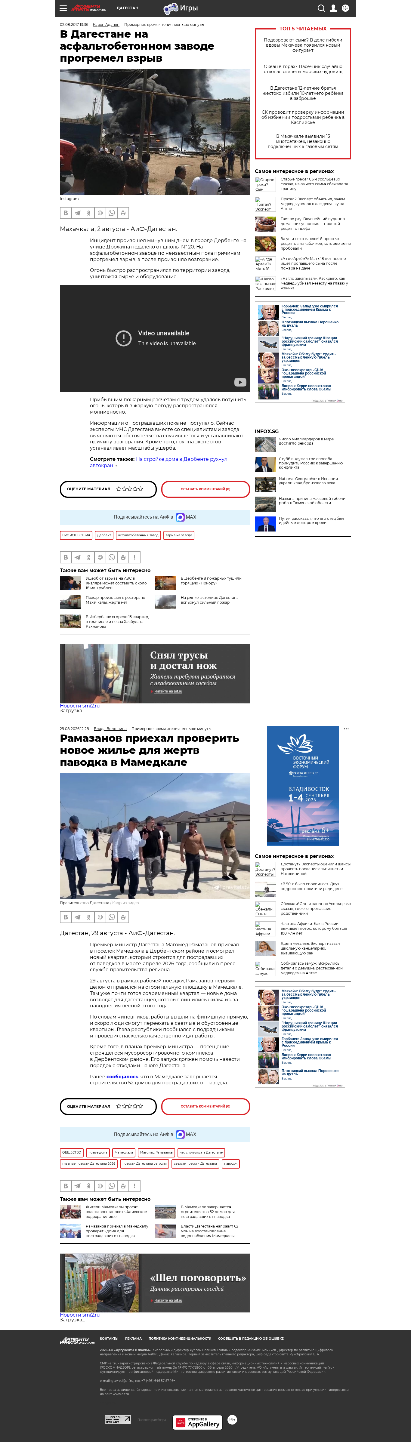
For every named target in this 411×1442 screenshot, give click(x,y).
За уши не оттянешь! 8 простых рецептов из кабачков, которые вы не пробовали (316, 243)
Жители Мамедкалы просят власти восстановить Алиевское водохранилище (116, 1212)
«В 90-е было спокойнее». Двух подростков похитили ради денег (312, 886)
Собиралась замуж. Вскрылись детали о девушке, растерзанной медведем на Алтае (312, 968)
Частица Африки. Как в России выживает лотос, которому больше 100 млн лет (314, 928)
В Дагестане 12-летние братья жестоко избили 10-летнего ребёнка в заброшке (303, 93)
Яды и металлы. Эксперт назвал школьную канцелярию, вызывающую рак (310, 948)
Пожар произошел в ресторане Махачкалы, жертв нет (115, 600)
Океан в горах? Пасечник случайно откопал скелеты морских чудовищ (303, 69)
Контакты (109, 1339)
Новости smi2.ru (80, 706)
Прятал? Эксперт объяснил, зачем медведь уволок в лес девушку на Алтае (313, 204)
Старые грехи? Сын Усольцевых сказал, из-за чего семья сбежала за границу (314, 184)
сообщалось (122, 1077)
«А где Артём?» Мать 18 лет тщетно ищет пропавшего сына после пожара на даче (313, 263)
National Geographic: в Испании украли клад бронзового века (308, 481)
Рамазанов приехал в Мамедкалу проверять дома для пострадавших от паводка (117, 1231)
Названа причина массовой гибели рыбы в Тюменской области (312, 501)
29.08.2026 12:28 (74, 728)
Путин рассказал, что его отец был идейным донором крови (311, 520)
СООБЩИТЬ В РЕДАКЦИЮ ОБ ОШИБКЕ (251, 1339)
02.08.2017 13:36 (74, 24)
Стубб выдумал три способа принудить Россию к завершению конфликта (311, 463)
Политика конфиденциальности (180, 1339)
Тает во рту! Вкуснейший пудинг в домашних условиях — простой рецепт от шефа (313, 224)
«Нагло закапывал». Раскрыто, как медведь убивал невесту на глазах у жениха (314, 283)
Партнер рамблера (152, 1420)
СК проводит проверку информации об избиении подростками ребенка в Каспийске (303, 117)
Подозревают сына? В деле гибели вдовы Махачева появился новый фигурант (303, 45)
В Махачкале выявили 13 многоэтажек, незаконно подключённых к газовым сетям (303, 141)
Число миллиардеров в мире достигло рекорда (306, 441)
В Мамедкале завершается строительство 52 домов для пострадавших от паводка (208, 1212)
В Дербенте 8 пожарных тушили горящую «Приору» (211, 580)
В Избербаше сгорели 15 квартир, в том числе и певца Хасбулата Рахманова (117, 622)
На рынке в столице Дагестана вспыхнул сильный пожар (210, 600)
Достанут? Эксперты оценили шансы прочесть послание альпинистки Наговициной (316, 869)
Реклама (133, 1339)
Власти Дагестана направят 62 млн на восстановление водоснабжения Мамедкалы (209, 1231)
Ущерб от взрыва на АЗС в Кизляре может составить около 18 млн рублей (116, 583)
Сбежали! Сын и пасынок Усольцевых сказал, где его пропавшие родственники (316, 908)
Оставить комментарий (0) (205, 489)
